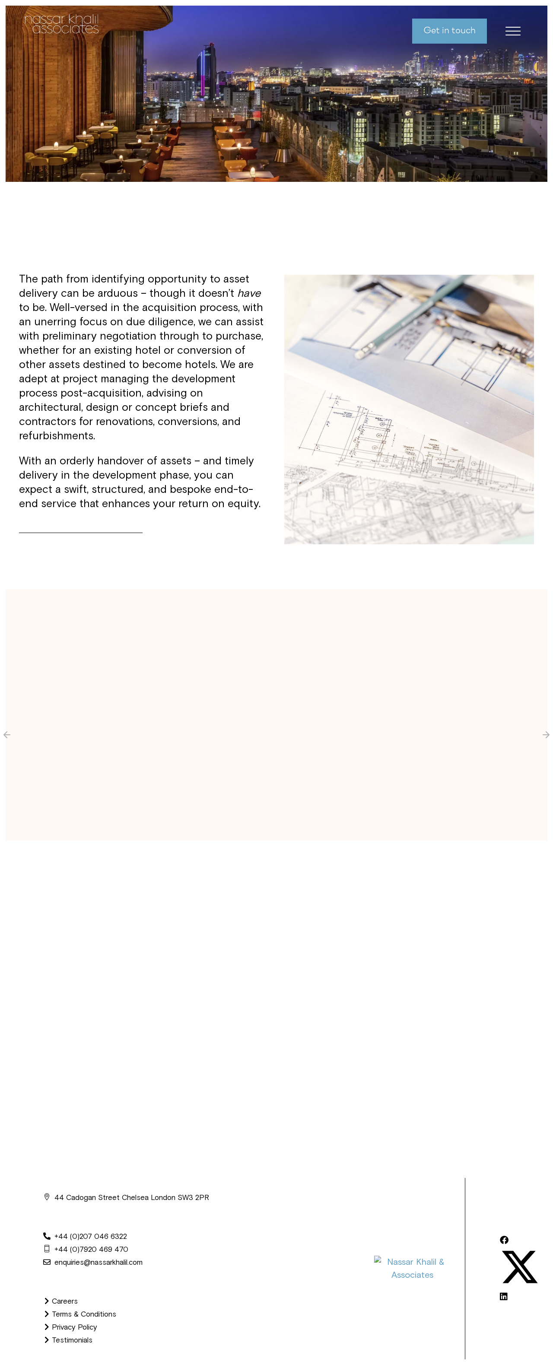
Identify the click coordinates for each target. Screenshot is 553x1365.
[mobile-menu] (506, 31)
